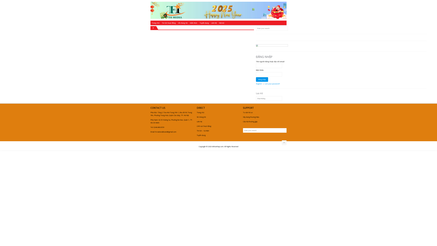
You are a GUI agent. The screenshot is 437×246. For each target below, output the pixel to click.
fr (153, 28)
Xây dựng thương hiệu (251, 117)
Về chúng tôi (201, 117)
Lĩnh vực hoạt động (204, 126)
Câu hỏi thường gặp (250, 121)
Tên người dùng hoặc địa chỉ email (270, 61)
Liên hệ (199, 121)
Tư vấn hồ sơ (248, 112)
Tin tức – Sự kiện (203, 131)
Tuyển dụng (201, 135)
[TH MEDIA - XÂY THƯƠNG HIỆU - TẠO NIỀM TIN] (218, 10)
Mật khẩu (260, 70)
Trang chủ (200, 112)
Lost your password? (272, 84)
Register (259, 84)
